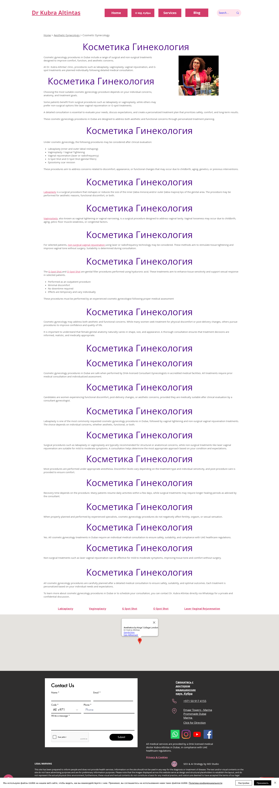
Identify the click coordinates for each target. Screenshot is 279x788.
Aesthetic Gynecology (67, 35)
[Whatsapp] (175, 734)
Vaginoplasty (51, 218)
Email (96, 692)
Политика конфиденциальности (205, 782)
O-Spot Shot (73, 271)
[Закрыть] (275, 782)
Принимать (263, 782)
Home (47, 35)
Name (54, 692)
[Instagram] (186, 734)
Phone (86, 705)
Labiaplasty (50, 192)
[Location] (174, 711)
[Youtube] (197, 734)
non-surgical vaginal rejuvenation (86, 244)
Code (54, 705)
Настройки (243, 782)
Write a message (59, 716)
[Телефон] (174, 701)
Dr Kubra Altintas (56, 13)
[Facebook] (208, 734)
